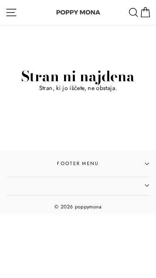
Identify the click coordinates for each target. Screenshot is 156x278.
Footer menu (78, 163)
